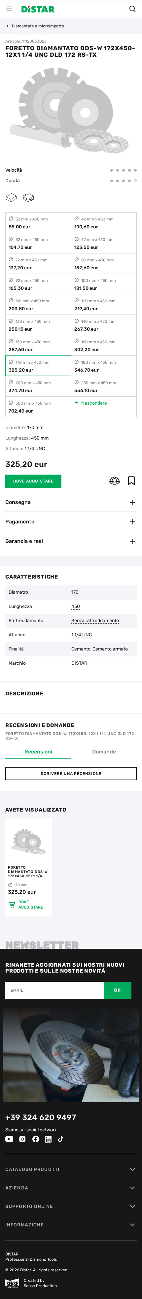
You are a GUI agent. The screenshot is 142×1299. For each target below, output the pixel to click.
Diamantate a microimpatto (38, 26)
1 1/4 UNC (81, 635)
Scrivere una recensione (71, 773)
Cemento (80, 649)
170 (75, 592)
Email (17, 990)
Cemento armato (110, 649)
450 (75, 606)
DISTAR (79, 663)
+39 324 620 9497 (40, 1117)
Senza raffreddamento (95, 620)
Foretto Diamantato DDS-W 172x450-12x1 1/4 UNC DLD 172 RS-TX (28, 871)
